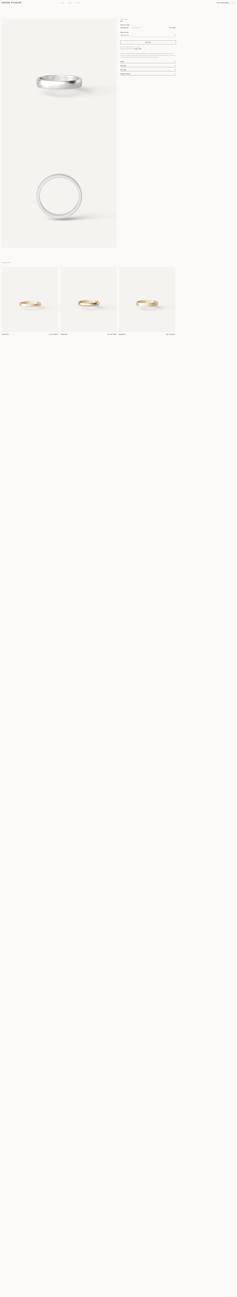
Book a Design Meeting (223, 2)
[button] (64, 4)
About (70, 2)
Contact (78, 2)
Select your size (124, 32)
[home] (31, 3)
